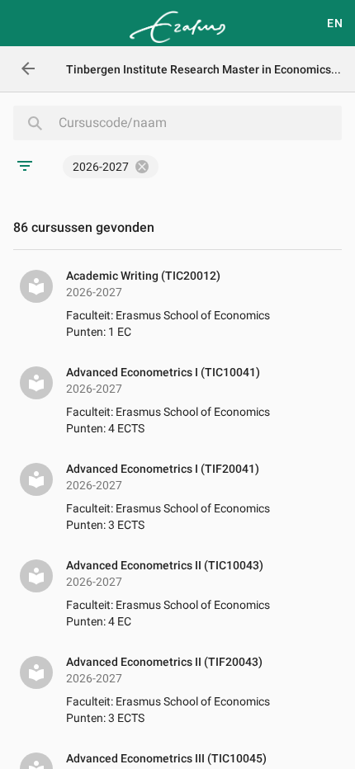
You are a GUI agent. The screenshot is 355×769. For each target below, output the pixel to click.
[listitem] (177, 305)
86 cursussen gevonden (83, 227)
